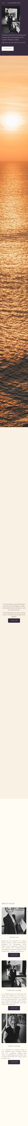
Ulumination (14, 3)
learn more (7, 48)
